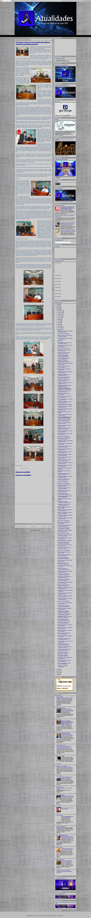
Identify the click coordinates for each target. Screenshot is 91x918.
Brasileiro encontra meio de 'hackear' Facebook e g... (63, 563)
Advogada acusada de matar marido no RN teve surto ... (65, 441)
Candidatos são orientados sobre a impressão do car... (64, 383)
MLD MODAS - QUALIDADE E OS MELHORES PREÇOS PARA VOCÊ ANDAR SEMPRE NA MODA (67, 208)
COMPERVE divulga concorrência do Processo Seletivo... (64, 617)
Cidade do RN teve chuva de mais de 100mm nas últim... (64, 343)
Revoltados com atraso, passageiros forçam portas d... (64, 502)
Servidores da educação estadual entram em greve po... (64, 402)
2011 (58, 672)
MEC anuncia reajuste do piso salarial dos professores (63, 378)
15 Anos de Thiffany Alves (62, 481)
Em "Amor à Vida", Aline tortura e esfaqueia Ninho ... (64, 458)
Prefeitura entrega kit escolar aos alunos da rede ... (64, 426)
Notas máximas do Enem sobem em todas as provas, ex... (64, 583)
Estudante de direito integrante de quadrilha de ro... (64, 658)
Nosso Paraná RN (60, 756)
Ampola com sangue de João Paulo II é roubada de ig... (64, 466)
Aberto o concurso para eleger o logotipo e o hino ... (64, 423)
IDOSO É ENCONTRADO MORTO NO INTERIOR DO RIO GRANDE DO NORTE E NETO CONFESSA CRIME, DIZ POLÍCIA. (67, 723)
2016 (58, 306)
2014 (58, 309)
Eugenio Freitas (60, 786)
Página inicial (34, 526)
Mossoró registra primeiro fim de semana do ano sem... (64, 447)
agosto (59, 317)
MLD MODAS (60, 340)
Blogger (63, 915)
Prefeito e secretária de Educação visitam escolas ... (64, 415)
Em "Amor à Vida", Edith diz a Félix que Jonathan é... (64, 603)
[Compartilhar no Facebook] (35, 468)
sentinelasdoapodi (60, 794)
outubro (59, 314)
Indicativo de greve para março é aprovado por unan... (64, 391)
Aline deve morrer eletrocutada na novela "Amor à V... (64, 397)
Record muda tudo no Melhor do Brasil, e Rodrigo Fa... (64, 555)
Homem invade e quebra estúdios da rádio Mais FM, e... (64, 455)
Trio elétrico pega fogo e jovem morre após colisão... (64, 488)
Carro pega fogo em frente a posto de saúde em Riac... (64, 599)
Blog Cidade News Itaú (61, 826)
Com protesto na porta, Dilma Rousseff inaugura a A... (63, 580)
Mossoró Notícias (60, 859)
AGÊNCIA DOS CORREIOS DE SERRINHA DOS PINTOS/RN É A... (64, 389)
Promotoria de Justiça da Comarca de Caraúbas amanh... (64, 535)
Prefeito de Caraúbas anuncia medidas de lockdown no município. (67, 778)
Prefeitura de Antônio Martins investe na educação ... (63, 479)
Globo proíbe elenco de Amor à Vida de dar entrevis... (65, 364)
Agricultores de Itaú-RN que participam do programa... (63, 612)
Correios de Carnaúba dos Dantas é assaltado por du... (64, 594)
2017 (58, 304)
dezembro (60, 310)
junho (59, 321)
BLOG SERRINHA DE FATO (62, 835)
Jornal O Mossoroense (61, 745)
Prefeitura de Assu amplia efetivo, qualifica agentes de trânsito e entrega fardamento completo (65, 699)
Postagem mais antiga (46, 526)
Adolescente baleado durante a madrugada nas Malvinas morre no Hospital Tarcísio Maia (67, 837)
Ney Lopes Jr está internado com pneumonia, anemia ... (64, 647)
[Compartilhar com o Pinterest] (36, 468)
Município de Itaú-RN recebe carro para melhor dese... (64, 545)
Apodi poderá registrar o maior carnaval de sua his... (63, 375)
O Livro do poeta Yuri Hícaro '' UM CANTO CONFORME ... (64, 497)
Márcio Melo (59, 719)
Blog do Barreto (60, 696)
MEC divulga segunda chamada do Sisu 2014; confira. (64, 477)
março (59, 326)
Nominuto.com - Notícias (62, 766)
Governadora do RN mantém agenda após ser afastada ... (63, 528)
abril (59, 324)
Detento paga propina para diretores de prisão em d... (63, 620)
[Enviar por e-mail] (31, 468)
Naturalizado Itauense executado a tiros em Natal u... (64, 631)
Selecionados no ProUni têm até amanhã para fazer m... (64, 577)
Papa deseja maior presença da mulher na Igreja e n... (64, 491)
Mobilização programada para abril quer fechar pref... (64, 409)
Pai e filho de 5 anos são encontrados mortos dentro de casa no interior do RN (67, 710)
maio (59, 322)
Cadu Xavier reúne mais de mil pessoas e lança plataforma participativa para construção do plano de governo (64, 747)
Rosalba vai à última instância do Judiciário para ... (64, 449)
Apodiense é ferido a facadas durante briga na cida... (63, 353)
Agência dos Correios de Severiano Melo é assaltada (64, 628)
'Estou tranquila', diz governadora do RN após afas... (64, 538)
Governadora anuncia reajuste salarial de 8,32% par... (63, 505)
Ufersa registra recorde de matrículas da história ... (62, 653)
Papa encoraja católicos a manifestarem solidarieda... (63, 558)
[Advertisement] (33, 513)
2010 (58, 674)
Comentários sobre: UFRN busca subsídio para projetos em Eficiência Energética (64, 871)
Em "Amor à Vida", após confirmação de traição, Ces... (64, 494)
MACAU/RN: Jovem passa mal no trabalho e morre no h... (64, 429)
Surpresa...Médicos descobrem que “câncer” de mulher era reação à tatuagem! (67, 849)
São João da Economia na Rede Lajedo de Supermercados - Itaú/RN (67, 231)
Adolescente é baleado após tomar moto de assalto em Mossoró (66, 861)
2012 (58, 671)
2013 (58, 669)
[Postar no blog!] (32, 468)
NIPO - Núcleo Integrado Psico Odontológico (63, 394)
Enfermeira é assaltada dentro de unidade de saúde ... (64, 486)
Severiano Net (59, 847)
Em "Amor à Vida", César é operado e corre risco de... (64, 339)
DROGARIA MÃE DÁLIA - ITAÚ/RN (64, 404)
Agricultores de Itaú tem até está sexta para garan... (64, 350)
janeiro (59, 329)
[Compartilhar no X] (34, 468)
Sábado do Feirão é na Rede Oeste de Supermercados (64, 510)
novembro (60, 312)
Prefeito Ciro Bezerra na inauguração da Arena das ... (63, 569)
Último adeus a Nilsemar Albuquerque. (62, 666)
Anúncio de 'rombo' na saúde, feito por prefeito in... (64, 561)
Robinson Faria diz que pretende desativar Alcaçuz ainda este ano (67, 224)
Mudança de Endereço (61, 827)
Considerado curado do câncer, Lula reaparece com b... (64, 639)
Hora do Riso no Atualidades (63, 333)
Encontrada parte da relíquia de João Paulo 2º (64, 369)
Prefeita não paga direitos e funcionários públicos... (63, 356)
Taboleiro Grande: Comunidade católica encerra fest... (64, 650)
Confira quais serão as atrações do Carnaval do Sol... (64, 518)
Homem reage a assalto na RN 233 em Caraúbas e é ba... (64, 531)
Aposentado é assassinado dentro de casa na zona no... (64, 596)
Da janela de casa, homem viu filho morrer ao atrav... (64, 434)
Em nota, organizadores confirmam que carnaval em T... (64, 399)
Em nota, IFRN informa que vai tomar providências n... (63, 358)
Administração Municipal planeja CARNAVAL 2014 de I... (64, 386)
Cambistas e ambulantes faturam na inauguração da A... (65, 463)
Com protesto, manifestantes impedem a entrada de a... (63, 574)
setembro (60, 316)
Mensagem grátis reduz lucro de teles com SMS (64, 507)
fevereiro (60, 327)
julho (59, 319)
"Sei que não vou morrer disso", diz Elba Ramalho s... (64, 346)
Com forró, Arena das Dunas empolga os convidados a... (63, 606)
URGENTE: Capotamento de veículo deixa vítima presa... (64, 332)
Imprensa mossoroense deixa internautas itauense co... (63, 623)
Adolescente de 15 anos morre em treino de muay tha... (64, 452)
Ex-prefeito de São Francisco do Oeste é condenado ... (64, 474)
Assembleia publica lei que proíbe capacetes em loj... (64, 407)
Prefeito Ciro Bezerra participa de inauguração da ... (64, 609)
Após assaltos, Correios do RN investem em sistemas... (63, 438)
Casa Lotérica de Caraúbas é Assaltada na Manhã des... (63, 543)
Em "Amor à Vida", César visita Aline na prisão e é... (63, 367)
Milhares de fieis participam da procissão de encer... (63, 634)
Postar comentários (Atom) (35, 530)
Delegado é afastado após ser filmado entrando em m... (63, 585)
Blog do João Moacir (61, 707)
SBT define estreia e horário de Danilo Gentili (63, 553)
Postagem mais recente (21, 526)
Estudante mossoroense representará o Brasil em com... (64, 361)
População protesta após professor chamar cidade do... (64, 372)
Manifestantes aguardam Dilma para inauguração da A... (65, 588)
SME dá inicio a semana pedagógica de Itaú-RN (62, 655)
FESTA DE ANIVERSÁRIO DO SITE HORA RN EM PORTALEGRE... (64, 418)
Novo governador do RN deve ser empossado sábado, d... (64, 526)
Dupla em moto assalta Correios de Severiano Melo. (64, 625)
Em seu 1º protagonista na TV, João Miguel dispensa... (64, 431)
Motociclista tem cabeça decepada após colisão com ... (64, 572)
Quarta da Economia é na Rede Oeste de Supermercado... (63, 420)
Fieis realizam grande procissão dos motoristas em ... (64, 661)
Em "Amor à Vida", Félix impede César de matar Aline (64, 460)
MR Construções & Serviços (63, 348)
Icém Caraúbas (60, 815)
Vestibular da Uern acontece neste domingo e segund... (64, 336)
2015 (58, 307)
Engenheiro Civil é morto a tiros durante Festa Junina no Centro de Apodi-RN (67, 796)
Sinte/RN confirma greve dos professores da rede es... (63, 644)
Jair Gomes (59, 806)
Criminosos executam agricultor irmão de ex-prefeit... (64, 548)
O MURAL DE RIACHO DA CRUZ (63, 733)
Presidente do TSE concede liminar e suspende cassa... (64, 516)
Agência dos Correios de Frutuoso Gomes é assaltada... (64, 513)
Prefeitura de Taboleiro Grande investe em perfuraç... (63, 380)
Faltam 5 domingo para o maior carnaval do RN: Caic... (64, 664)
